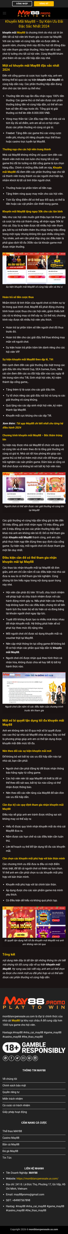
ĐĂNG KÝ (44, 3)
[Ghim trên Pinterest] (29, 1058)
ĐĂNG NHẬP (22, 3)
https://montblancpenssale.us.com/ (37, 1178)
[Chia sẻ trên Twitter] (17, 1058)
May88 (21, 32)
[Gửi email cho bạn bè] (23, 1058)
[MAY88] (34, 13)
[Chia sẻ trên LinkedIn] (35, 1058)
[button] (4, 13)
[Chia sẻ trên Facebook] (11, 1058)
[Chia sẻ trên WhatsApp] (5, 1058)
